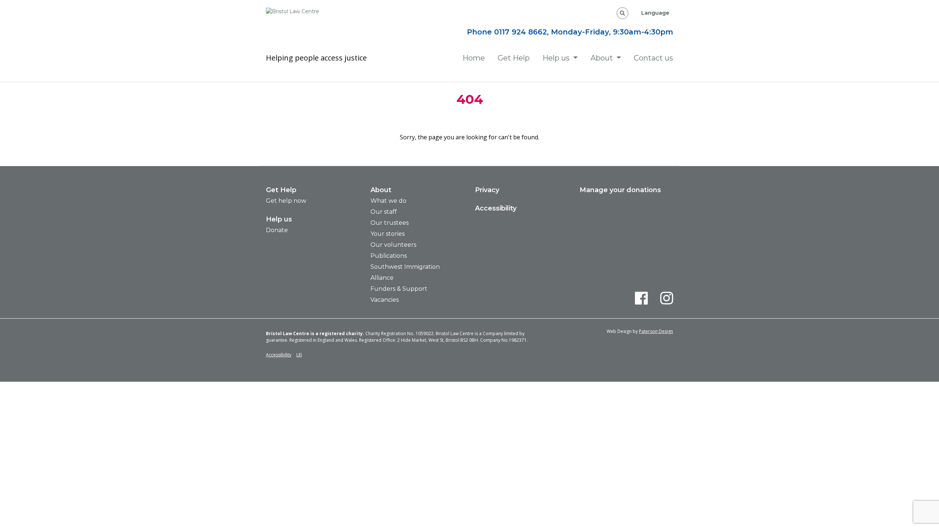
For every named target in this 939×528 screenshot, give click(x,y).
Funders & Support (398, 288)
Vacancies (384, 299)
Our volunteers (393, 244)
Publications (388, 255)
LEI (299, 355)
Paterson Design (656, 331)
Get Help (514, 58)
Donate (277, 230)
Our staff (383, 211)
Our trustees (389, 222)
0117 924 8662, (522, 31)
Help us (556, 58)
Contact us (653, 58)
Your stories (387, 233)
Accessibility (495, 208)
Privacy (487, 190)
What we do (388, 200)
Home (474, 58)
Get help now (286, 200)
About (602, 58)
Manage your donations (620, 190)
